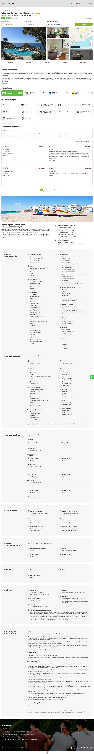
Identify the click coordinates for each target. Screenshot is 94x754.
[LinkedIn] (91, 748)
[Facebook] (74, 748)
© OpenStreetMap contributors (86, 48)
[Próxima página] (54, 190)
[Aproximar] (91, 41)
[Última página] (57, 190)
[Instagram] (78, 748)
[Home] (71, 748)
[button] (81, 36)
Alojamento (10, 62)
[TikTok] (81, 748)
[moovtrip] (84, 733)
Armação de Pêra (6, 11)
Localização (83, 62)
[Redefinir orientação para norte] (91, 45)
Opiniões (47, 62)
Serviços (28, 62)
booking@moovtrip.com (10, 736)
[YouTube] (84, 748)
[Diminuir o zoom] (91, 43)
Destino (65, 62)
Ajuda (72, 3)
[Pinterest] (87, 748)
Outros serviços (6, 123)
